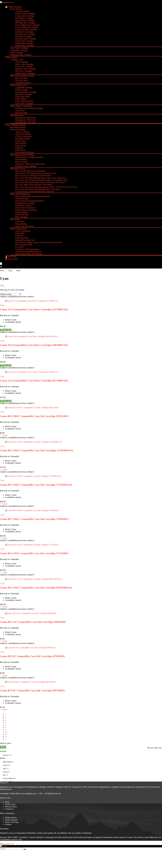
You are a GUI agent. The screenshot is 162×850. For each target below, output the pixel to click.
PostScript (19, 235)
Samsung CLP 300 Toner (25, 120)
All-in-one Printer (22, 132)
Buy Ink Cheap (21, 78)
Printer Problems (21, 199)
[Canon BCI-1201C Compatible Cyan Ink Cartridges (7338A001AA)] (33, 442)
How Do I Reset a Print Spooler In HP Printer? (34, 185)
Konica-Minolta (8, 778)
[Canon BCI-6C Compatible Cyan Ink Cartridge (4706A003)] (30, 648)
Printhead (19, 148)
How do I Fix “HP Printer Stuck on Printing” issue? (35, 173)
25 (6, 732)
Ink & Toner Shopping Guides (22, 76)
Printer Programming (18, 229)
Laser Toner (20, 110)
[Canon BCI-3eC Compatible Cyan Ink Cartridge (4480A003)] (30, 613)
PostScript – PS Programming (27, 249)
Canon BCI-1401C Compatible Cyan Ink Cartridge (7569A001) (34, 519)
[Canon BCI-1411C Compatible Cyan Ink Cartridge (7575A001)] (31, 545)
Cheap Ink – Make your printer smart (30, 164)
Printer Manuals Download (26, 210)
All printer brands (22, 11)
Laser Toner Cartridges (19, 48)
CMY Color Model (23, 134)
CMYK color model (23, 136)
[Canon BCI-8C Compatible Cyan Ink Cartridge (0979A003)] (30, 682)
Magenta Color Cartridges (25, 69)
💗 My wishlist (11, 259)
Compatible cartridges (19, 50)
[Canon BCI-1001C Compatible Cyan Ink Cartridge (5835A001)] (31, 407)
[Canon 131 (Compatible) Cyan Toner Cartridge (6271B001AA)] (31, 372)
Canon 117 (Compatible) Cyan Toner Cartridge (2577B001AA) (34, 309)
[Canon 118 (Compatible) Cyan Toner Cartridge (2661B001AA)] (31, 336)
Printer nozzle (20, 141)
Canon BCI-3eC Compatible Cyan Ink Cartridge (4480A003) (33, 621)
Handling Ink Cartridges (25, 203)
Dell (4, 769)
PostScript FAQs (22, 238)
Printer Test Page (22, 214)
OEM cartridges (16, 53)
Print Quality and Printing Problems (29, 201)
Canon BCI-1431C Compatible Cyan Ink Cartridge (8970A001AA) (36, 587)
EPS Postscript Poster (23, 245)
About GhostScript (22, 231)
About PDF (20, 233)
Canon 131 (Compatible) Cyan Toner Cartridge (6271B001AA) (34, 380)
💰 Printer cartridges (13, 7)
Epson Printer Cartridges (25, 20)
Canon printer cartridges (24, 16)
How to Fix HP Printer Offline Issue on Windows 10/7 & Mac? (40, 182)
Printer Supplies (11, 57)
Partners (8, 824)
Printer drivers (10, 817)
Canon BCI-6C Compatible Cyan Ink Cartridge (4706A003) (32, 656)
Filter (3, 747)
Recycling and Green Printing (22, 155)
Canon (5, 765)
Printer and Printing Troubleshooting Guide (32, 196)
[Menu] (1, 263)
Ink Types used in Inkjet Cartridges (29, 108)
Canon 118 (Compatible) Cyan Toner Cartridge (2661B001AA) (34, 345)
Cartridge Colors (16, 60)
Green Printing (21, 159)
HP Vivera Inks (21, 113)
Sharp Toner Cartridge (24, 41)
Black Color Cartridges (24, 64)
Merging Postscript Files (25, 240)
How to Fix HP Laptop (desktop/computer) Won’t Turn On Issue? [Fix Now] (46, 187)
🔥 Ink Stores (10, 257)
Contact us (9, 809)
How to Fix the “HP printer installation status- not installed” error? (41, 180)
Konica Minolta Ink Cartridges (27, 25)
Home (2, 270)
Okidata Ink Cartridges (24, 32)
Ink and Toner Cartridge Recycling (29, 157)
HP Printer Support (17, 169)
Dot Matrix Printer (22, 139)
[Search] (1, 266)
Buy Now (7, 330)
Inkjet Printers (20, 143)
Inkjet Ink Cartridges (23, 94)
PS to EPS (19, 247)
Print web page (21, 162)
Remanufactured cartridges (21, 55)
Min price (150, 748)
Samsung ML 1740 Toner (25, 122)
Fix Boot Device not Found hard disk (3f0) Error (34, 191)
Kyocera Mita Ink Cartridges (26, 27)
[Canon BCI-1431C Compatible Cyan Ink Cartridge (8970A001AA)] (33, 579)
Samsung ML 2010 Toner (25, 118)
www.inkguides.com (28, 793)
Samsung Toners (16, 115)
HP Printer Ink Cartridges (25, 23)
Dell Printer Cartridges (24, 18)
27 (6, 737)
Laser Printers (20, 145)
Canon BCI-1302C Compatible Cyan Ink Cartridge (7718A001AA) (36, 484)
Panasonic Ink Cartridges (25, 34)
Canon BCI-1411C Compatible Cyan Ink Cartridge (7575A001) (34, 553)
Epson (5, 772)
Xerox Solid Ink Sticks (24, 101)
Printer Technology (17, 129)
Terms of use (10, 804)
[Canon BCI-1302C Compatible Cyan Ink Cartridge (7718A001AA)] (33, 476)
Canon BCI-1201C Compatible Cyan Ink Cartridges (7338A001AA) (36, 450)
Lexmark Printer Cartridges (26, 29)
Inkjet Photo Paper (22, 97)
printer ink (52, 833)
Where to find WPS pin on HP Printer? (30, 171)
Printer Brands (16, 9)
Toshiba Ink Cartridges (24, 43)
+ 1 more (3, 435)
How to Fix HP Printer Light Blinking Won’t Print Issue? (38, 189)
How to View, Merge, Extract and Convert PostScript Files (38, 242)
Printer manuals (11, 820)
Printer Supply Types (18, 85)
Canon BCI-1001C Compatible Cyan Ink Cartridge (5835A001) (34, 416)
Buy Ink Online (21, 80)
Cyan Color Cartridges (24, 66)
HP (4, 775)
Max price (158, 748)
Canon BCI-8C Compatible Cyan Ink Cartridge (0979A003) (32, 690)
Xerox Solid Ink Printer (24, 152)
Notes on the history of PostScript (28, 254)
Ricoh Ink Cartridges (23, 36)
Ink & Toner (15, 219)
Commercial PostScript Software (28, 251)
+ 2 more (3, 641)
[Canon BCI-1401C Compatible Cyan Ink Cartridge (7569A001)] (31, 510)
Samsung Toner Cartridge (25, 39)
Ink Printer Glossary (18, 127)
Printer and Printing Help (20, 194)
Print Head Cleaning (23, 205)
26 (6, 734)
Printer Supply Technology (21, 106)
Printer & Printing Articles (15, 125)
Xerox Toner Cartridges (24, 45)
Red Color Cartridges (23, 71)
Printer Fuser (20, 150)
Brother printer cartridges (25, 14)
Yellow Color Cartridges (25, 73)
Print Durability (21, 212)
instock (5, 755)
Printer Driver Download (25, 208)
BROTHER (7, 762)
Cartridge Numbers (23, 83)
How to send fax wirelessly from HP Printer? (33, 176)
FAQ (7, 802)
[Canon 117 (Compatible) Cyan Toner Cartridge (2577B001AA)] (31, 301)
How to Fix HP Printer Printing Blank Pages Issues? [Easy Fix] (40, 178)
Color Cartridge (21, 62)
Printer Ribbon (21, 99)
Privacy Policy (11, 807)
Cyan (10, 270)
